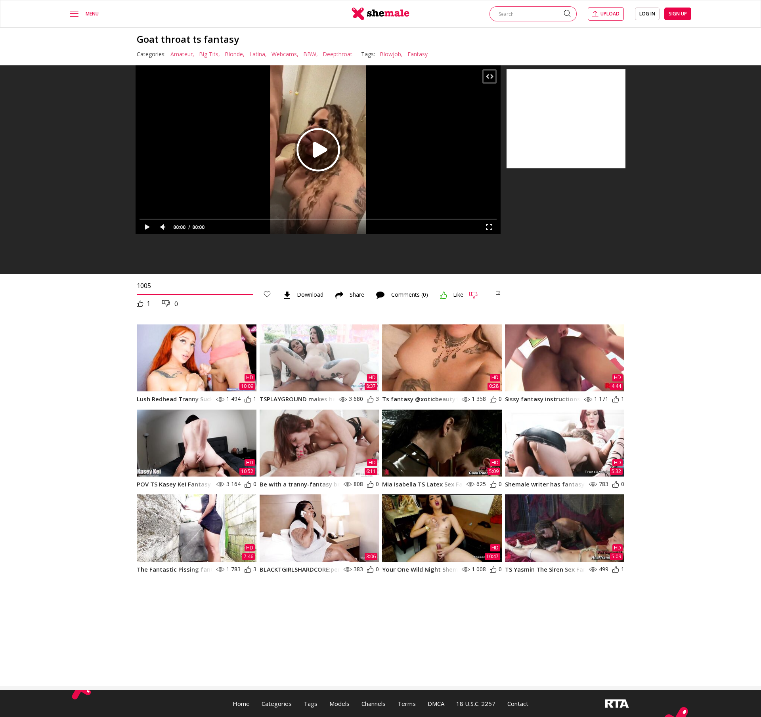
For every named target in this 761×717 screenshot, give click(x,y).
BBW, (310, 54)
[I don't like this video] (476, 295)
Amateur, (182, 54)
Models (339, 703)
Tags (310, 703)
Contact (517, 703)
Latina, (258, 54)
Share (357, 295)
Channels (373, 703)
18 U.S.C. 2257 (475, 703)
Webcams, (285, 54)
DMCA (436, 703)
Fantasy (417, 54)
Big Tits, (209, 54)
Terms (407, 703)
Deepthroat (337, 54)
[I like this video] (443, 295)
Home (241, 703)
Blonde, (235, 54)
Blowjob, (391, 54)
